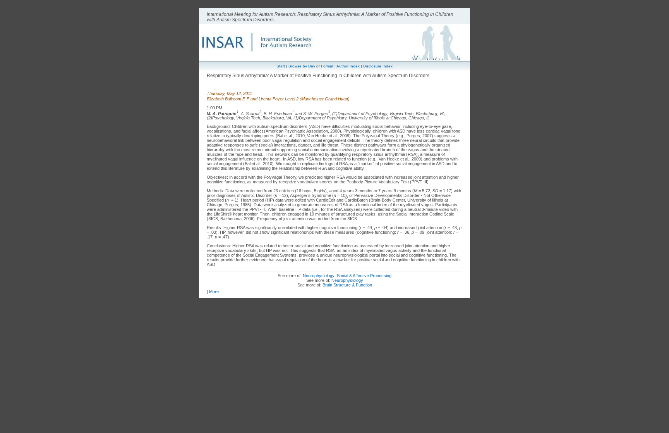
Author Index (348, 66)
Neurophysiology (347, 280)
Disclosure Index (378, 66)
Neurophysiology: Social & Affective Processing (347, 275)
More (214, 291)
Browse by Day (301, 66)
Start (280, 66)
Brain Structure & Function (347, 285)
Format (327, 66)
